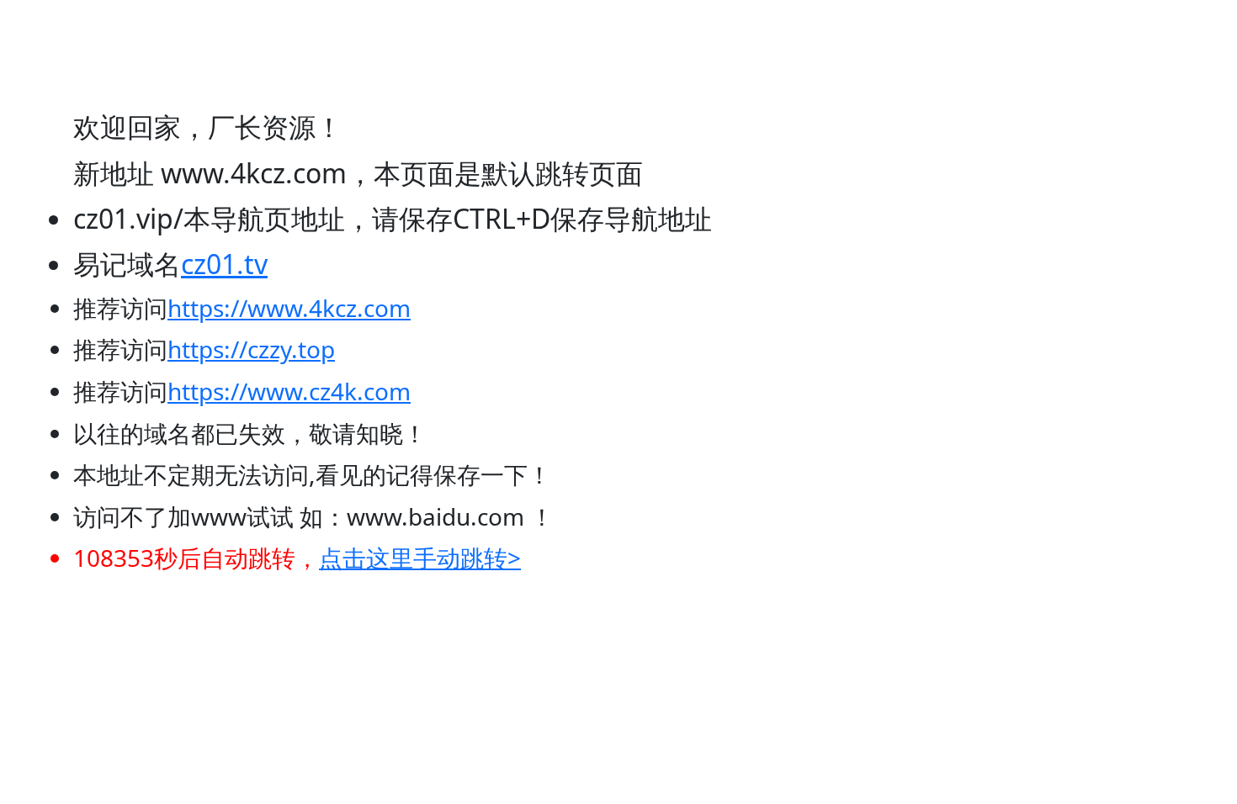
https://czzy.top (251, 349)
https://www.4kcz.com (289, 308)
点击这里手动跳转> (420, 558)
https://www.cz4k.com (289, 391)
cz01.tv (224, 264)
